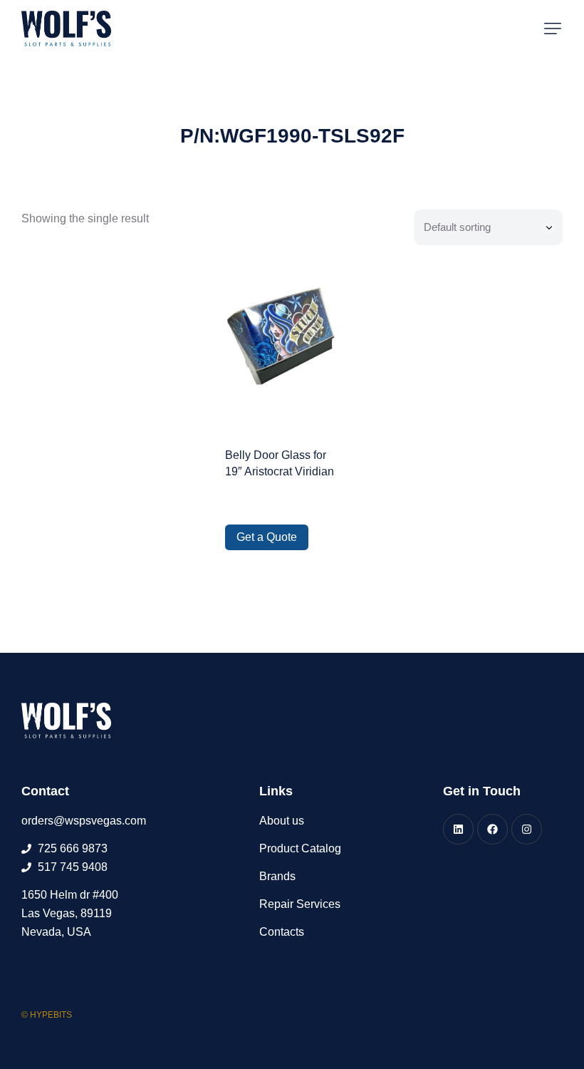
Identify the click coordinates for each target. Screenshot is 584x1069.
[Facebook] (492, 829)
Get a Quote (266, 537)
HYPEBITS (51, 1015)
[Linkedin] (458, 829)
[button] (553, 28)
